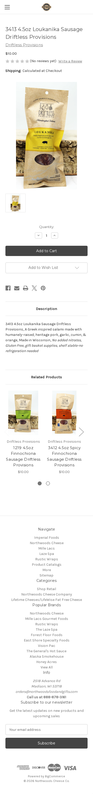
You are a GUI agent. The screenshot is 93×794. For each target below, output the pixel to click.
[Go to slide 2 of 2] (48, 483)
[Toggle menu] (7, 7)
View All (47, 667)
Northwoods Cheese (47, 543)
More (46, 570)
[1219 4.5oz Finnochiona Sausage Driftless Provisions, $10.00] (23, 413)
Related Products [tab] (46, 377)
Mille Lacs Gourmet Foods (46, 619)
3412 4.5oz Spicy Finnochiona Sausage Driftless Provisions (64, 456)
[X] (34, 288)
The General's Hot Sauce (46, 651)
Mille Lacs (46, 548)
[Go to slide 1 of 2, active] (40, 483)
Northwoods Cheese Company (46, 594)
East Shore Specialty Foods (46, 640)
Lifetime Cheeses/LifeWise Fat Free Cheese (46, 600)
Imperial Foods (46, 537)
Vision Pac (46, 646)
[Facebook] (8, 288)
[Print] (25, 288)
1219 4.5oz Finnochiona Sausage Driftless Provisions (23, 456)
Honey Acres (46, 662)
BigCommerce (55, 776)
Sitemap (46, 575)
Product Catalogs (46, 564)
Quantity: (46, 227)
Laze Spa (46, 554)
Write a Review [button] (70, 61)
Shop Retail (46, 589)
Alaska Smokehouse (47, 656)
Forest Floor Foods (47, 635)
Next (81, 431)
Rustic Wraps (46, 559)
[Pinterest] (43, 288)
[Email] (16, 288)
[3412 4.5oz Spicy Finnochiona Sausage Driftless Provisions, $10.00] (64, 413)
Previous (7, 431)
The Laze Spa (46, 629)
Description (46, 308)
